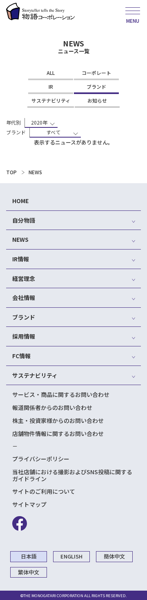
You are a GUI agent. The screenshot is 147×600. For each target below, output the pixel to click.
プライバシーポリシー (40, 459)
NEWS (35, 172)
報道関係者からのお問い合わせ (52, 407)
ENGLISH (71, 556)
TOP (11, 172)
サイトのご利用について (43, 491)
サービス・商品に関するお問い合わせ (60, 394)
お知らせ (97, 100)
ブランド (96, 86)
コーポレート (96, 72)
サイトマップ (29, 504)
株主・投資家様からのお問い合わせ (58, 420)
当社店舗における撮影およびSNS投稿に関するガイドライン (72, 475)
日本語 (29, 556)
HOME (20, 201)
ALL (51, 72)
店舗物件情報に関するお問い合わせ (58, 433)
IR (51, 86)
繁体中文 (28, 572)
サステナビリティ (50, 100)
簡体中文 (114, 556)
